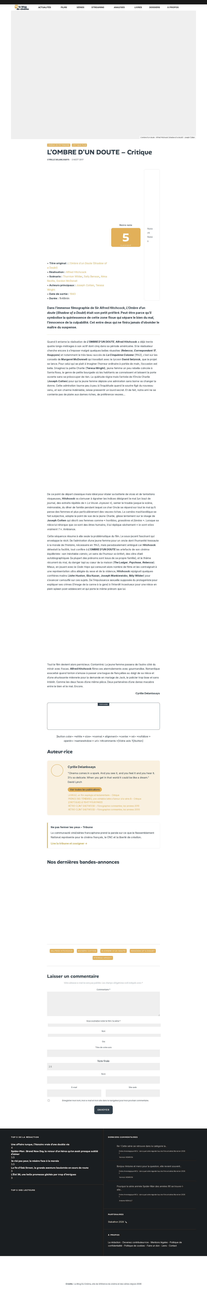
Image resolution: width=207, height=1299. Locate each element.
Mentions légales (159, 1242)
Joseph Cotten (85, 285)
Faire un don (153, 1245)
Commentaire (103, 989)
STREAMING (98, 7)
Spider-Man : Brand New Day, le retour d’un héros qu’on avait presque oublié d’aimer (54, 1153)
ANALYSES (119, 7)
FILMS (64, 7)
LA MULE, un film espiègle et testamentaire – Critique (93, 795)
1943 (72, 293)
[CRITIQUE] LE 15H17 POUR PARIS (85, 802)
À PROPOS (173, 7)
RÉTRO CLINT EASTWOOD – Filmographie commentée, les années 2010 (103, 806)
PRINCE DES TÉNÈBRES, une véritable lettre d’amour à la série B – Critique (104, 798)
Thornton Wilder (72, 276)
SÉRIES (80, 7)
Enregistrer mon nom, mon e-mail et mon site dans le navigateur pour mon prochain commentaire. (105, 1100)
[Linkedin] (175, 2)
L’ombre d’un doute (114, 951)
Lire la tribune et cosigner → (69, 843)
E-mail (74, 1087)
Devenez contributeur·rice (136, 1242)
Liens (164, 1245)
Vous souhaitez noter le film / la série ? (103, 1021)
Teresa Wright (103, 958)
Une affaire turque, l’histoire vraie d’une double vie (40, 1144)
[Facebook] (157, 2)
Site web (133, 1087)
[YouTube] (171, 2)
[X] (162, 2)
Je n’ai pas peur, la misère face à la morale (35, 1161)
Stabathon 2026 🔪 (117, 1222)
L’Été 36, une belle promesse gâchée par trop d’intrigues (43, 1174)
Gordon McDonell (66, 280)
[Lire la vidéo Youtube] (103, 628)
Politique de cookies (134, 1245)
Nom (103, 1074)
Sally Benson (91, 276)
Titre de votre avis (103, 1047)
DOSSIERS (154, 7)
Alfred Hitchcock (76, 272)
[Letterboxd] (184, 2)
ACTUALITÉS (44, 7)
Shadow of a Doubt (143, 951)
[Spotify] (189, 2)
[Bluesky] (180, 2)
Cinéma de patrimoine (59, 145)
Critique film (79, 145)
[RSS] (193, 2)
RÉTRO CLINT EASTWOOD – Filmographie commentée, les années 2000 (104, 809)
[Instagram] (166, 2)
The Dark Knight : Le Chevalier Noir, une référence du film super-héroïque (109, 716)
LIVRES (138, 7)
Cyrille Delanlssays (58, 159)
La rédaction (114, 1242)
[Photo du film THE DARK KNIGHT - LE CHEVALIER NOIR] (57, 716)
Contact (173, 1245)
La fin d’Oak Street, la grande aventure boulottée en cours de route (49, 1167)
